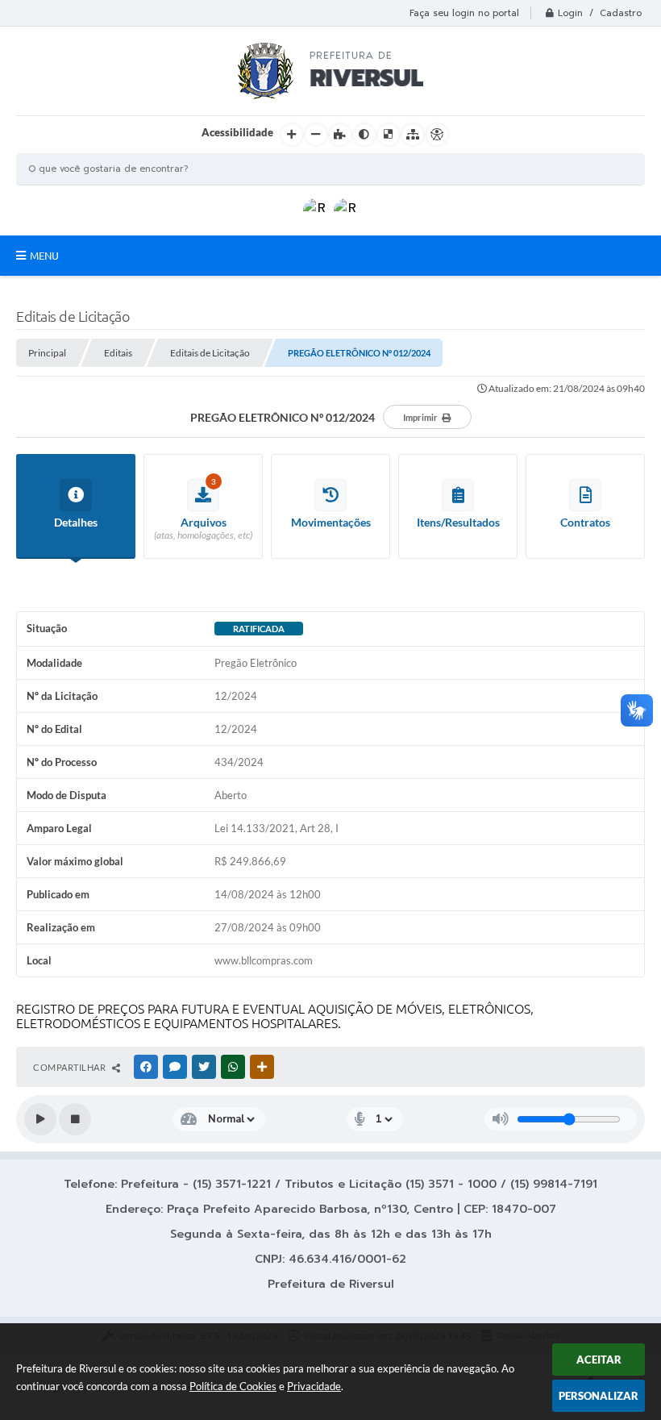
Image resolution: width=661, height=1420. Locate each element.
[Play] (40, 1119)
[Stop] (75, 1119)
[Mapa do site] (412, 134)
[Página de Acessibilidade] (436, 134)
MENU (44, 255)
